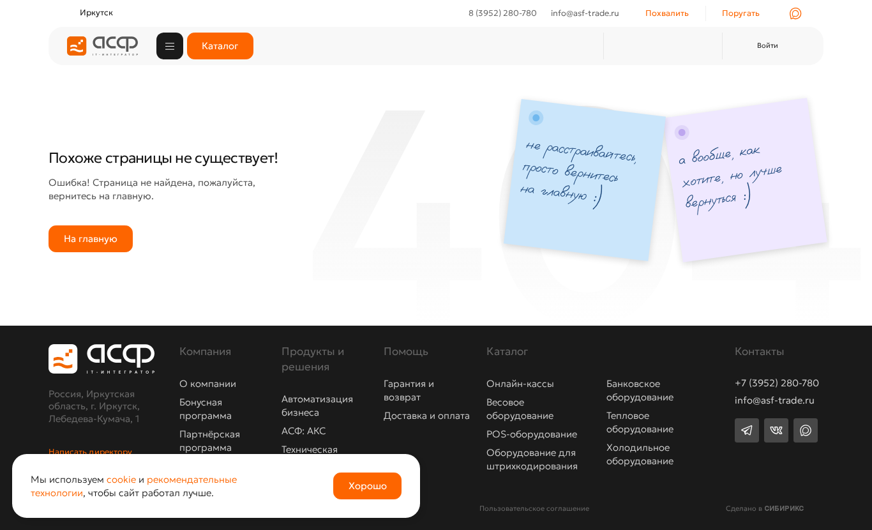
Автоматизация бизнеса (317, 405)
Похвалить (667, 13)
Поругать (741, 13)
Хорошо (368, 486)
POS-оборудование (531, 434)
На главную (90, 238)
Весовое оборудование (519, 408)
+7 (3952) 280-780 (777, 383)
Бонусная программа (205, 408)
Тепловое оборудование (639, 422)
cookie (121, 479)
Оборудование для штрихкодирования (532, 459)
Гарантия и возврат (409, 390)
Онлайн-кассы (520, 383)
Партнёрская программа (209, 440)
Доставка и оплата (427, 415)
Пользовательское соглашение (534, 508)
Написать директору (90, 452)
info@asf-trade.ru (775, 400)
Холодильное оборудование (639, 454)
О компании (207, 383)
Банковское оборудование (639, 390)
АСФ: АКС (304, 431)
